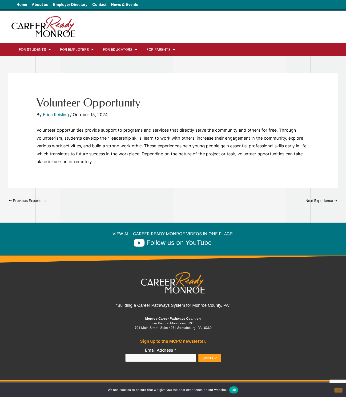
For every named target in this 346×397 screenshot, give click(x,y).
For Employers (74, 49)
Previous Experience (28, 200)
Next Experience (321, 200)
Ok (234, 390)
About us (40, 5)
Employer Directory (70, 5)
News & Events (124, 5)
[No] (338, 390)
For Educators (118, 49)
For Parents (158, 49)
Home (21, 5)
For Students (32, 49)
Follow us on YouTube (179, 242)
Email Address (160, 350)
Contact (99, 5)
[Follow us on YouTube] (139, 243)
